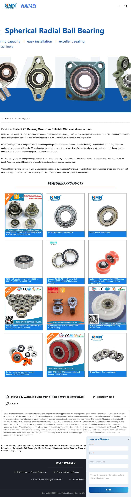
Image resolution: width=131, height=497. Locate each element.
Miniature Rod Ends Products (47, 445)
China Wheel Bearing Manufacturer (48, 479)
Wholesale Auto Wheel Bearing (85, 479)
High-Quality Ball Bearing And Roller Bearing (32, 448)
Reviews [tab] (14, 403)
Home (8, 119)
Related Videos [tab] (105, 397)
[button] (117, 6)
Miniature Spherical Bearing (65, 448)
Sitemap (85, 493)
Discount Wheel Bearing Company (76, 445)
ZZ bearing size (22, 119)
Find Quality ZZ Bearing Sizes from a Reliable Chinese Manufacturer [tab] (47, 397)
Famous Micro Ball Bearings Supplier (17, 445)
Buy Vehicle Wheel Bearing (68, 472)
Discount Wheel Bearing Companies (32, 472)
